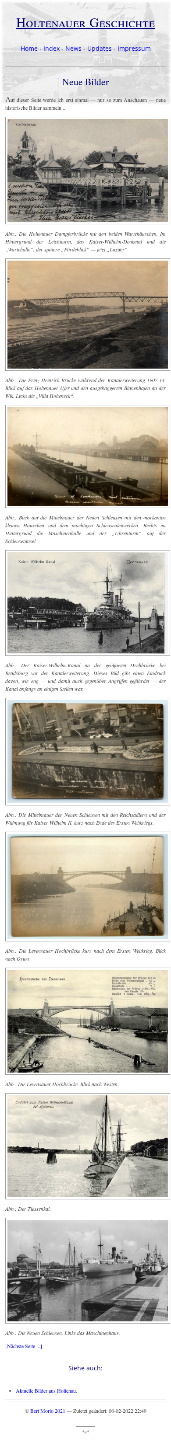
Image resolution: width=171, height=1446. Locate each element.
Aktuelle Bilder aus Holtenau (46, 1390)
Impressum (134, 48)
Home (29, 48)
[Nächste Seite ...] (23, 1345)
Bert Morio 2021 (47, 1410)
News (73, 48)
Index (51, 48)
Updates (99, 48)
